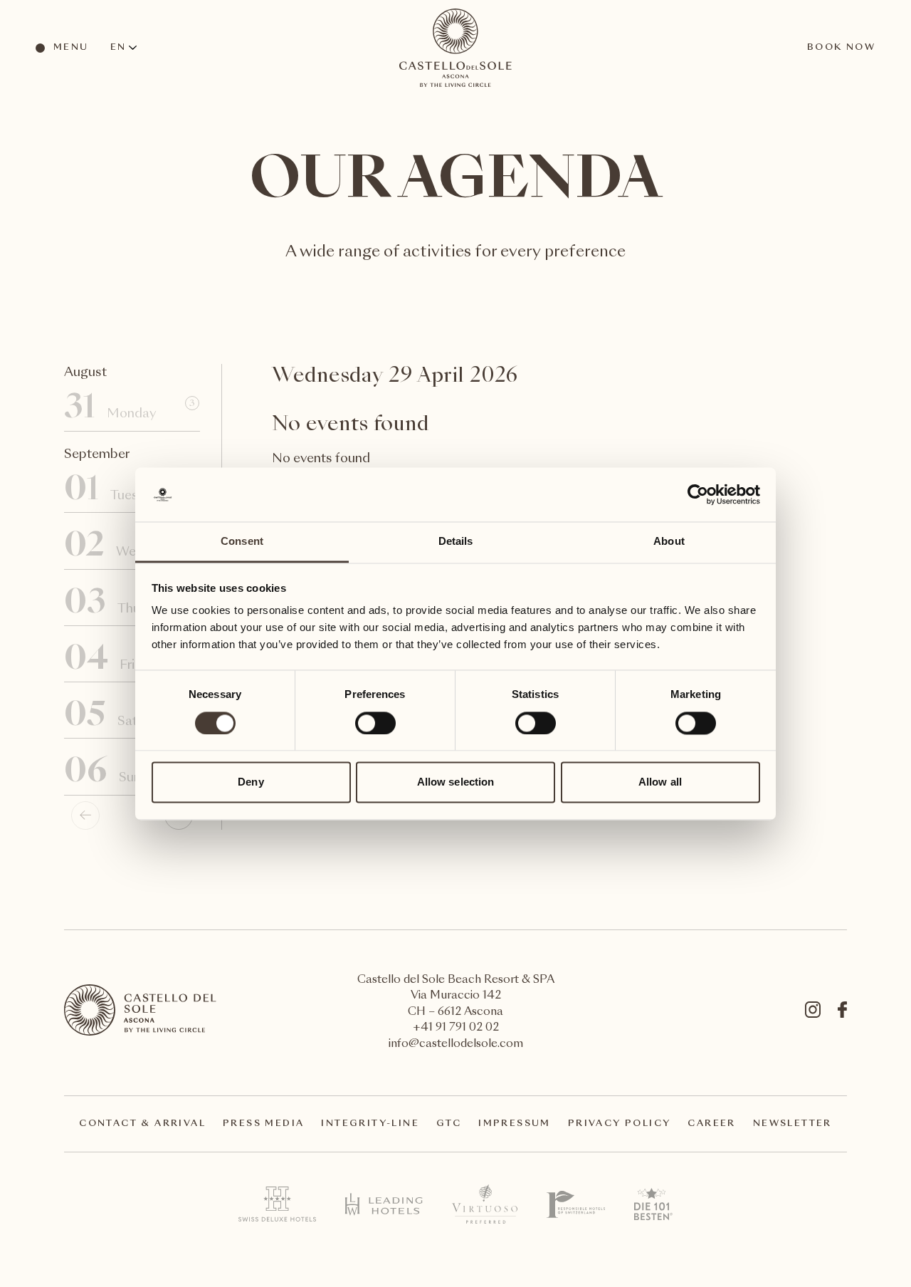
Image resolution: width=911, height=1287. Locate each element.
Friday (129, 661)
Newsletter (792, 1124)
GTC (448, 1124)
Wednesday (129, 547)
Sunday (129, 773)
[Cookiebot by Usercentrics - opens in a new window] (698, 494)
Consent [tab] (242, 542)
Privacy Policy (619, 1124)
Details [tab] (455, 542)
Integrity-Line (370, 1124)
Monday (129, 409)
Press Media (263, 1124)
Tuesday (129, 491)
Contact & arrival (142, 1124)
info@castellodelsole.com (456, 1044)
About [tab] (669, 542)
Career (711, 1124)
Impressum (514, 1124)
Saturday (129, 717)
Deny (250, 782)
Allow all (660, 782)
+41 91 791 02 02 (456, 1028)
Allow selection (456, 782)
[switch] (374, 722)
